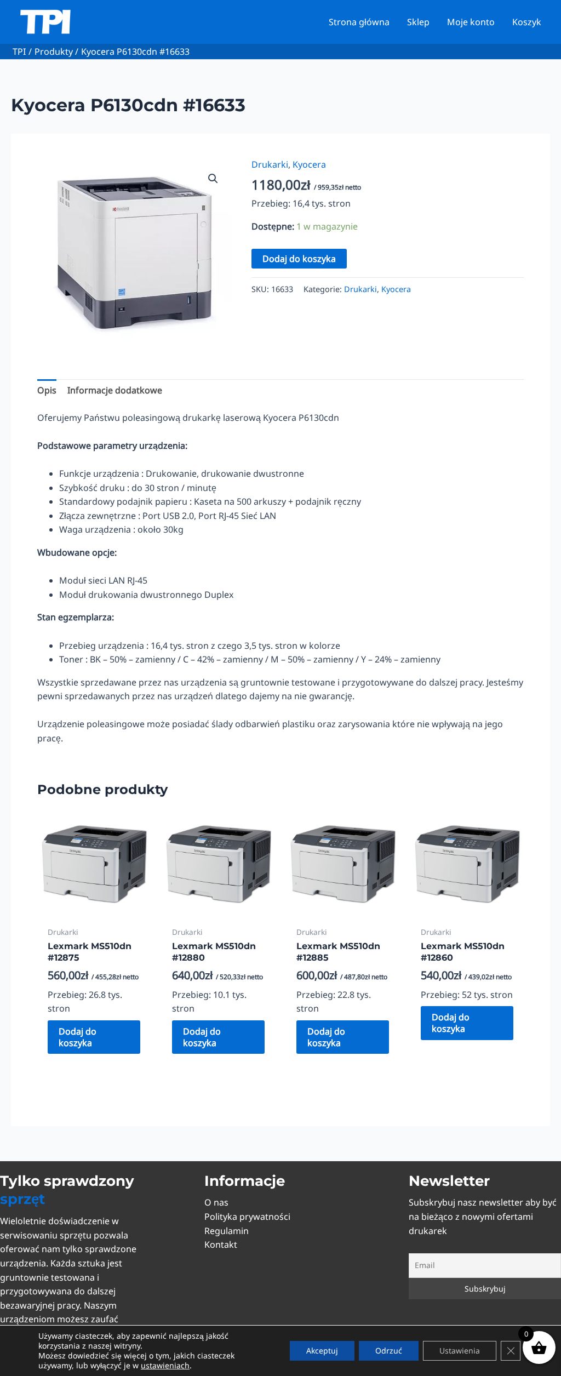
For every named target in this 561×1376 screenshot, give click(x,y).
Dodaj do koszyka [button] (77, 1037)
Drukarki (269, 164)
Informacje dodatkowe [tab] (114, 390)
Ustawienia (459, 1350)
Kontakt (220, 1244)
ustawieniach (165, 1366)
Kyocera (309, 164)
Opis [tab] (46, 390)
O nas (216, 1202)
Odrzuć (388, 1350)
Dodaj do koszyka (299, 259)
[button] (213, 179)
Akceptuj (322, 1350)
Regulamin (226, 1231)
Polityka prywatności (247, 1217)
